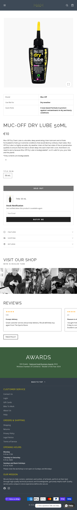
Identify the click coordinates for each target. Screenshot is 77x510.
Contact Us (8, 394)
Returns (6, 429)
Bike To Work (8, 406)
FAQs (5, 414)
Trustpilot (10, 337)
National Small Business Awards (41, 364)
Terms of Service (10, 441)
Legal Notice (8, 437)
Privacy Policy (8, 433)
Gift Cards (7, 402)
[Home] (38, 5)
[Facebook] (4, 488)
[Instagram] (9, 488)
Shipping (7, 425)
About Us (7, 410)
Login (5, 398)
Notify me (38, 219)
